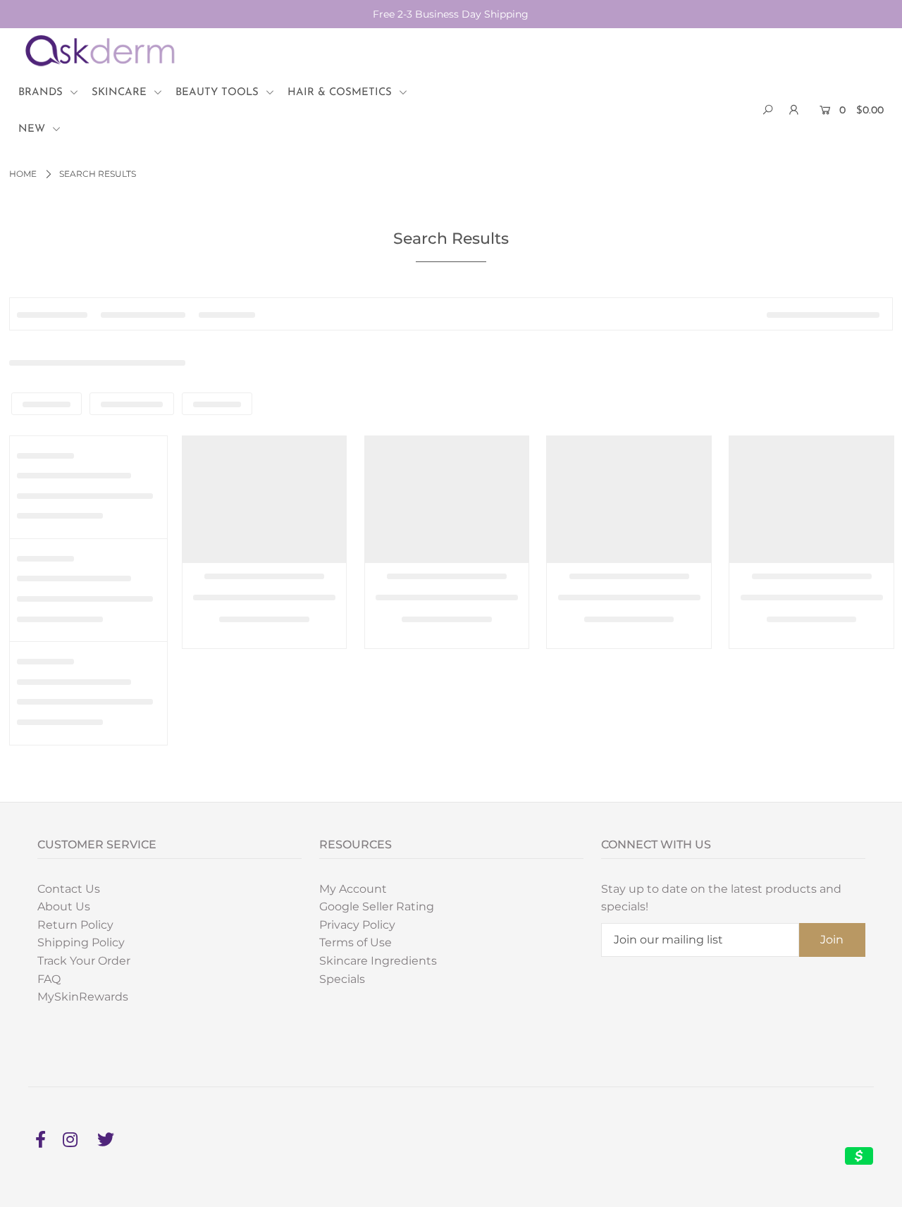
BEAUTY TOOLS (218, 92)
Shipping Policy (81, 942)
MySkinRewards (82, 996)
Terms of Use (355, 942)
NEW (33, 129)
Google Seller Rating (376, 906)
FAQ (49, 979)
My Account (353, 889)
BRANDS (42, 92)
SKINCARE (121, 92)
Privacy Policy (357, 924)
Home (23, 173)
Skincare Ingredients (378, 960)
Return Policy (75, 924)
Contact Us (68, 889)
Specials (342, 979)
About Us (63, 906)
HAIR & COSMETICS (341, 92)
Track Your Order (83, 960)
